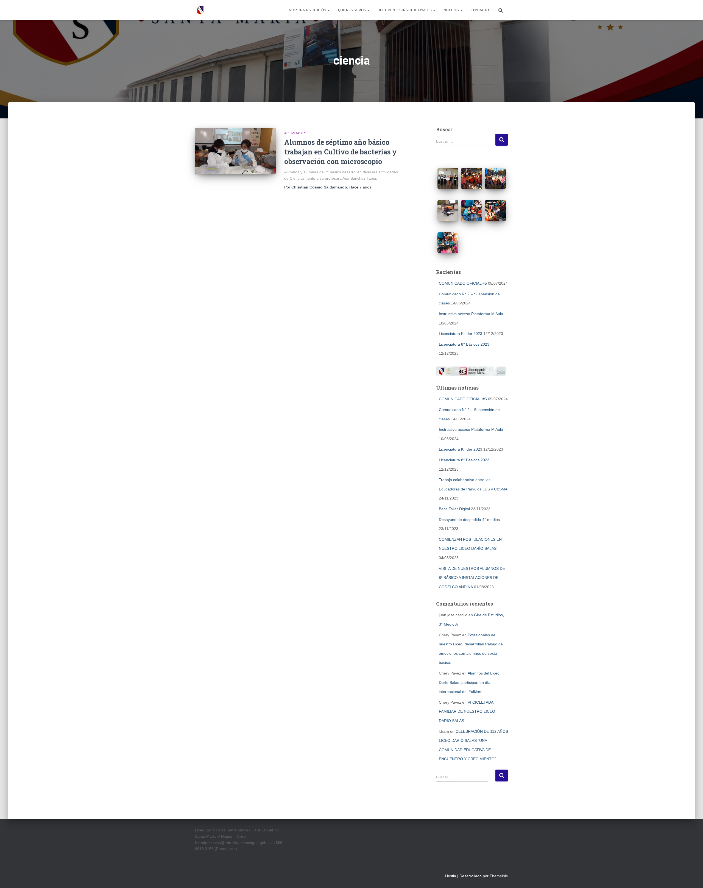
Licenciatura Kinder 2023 (460, 333)
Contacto (480, 10)
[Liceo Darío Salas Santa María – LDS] (200, 10)
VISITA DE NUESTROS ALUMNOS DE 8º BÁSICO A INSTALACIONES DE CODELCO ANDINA (472, 577)
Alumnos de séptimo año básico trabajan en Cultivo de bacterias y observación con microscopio (340, 152)
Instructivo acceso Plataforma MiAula (471, 314)
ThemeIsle (499, 876)
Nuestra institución (308, 10)
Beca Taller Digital (454, 509)
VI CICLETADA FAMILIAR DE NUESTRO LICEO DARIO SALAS (467, 711)
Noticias (451, 10)
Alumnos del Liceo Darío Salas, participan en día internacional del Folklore (469, 682)
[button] (328, 10)
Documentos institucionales (405, 10)
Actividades (295, 133)
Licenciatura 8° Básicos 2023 (464, 344)
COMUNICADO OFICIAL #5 (463, 283)
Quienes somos (352, 10)
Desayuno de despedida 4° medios (469, 519)
